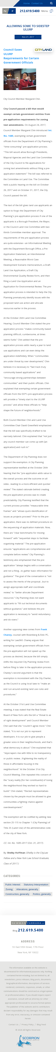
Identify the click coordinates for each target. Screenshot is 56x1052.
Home (26, 4)
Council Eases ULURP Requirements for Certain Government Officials (21, 56)
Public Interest (12, 885)
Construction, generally (17, 894)
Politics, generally (42, 894)
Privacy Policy (27, 1025)
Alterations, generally (27, 889)
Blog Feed (41, 1025)
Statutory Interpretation (36, 885)
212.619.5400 (30, 11)
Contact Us (37, 4)
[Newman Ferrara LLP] (9, 11)
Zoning (9, 889)
